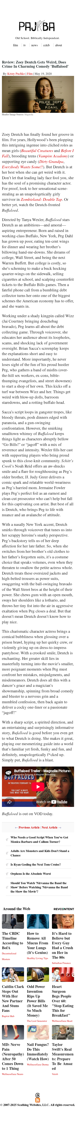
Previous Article (29, 827)
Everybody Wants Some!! (22, 166)
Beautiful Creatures (37, 150)
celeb (46, 45)
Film (29, 74)
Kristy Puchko (16, 74)
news (34, 45)
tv (24, 45)
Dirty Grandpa (51, 161)
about (58, 45)
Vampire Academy (53, 156)
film (15, 45)
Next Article (50, 827)
